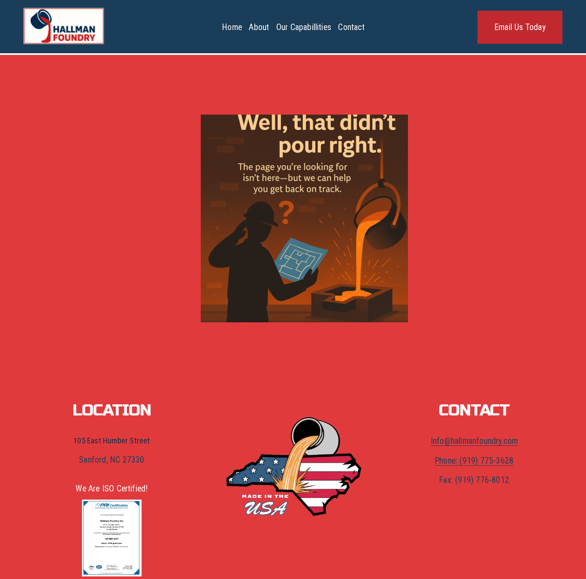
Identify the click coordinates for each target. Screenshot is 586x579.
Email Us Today (520, 27)
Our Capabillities (303, 27)
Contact (351, 27)
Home (232, 27)
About (259, 27)
